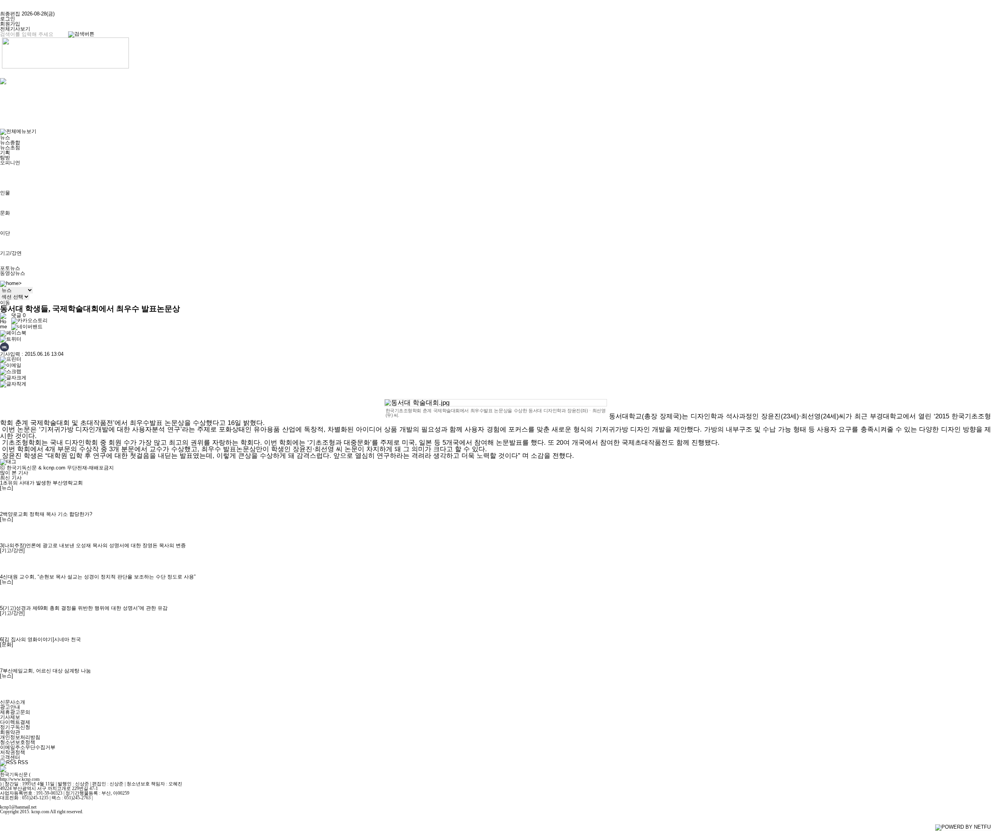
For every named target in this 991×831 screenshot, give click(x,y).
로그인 (7, 18)
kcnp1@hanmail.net (18, 807)
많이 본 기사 (14, 472)
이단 (5, 232)
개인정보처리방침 (20, 737)
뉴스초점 (10, 147)
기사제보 (10, 717)
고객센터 (10, 757)
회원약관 (10, 732)
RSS (23, 762)
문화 (5, 212)
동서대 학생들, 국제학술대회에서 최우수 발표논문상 (90, 309)
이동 (5, 302)
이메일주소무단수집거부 (27, 747)
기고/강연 (11, 253)
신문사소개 (12, 702)
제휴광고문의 (15, 712)
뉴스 (5, 137)
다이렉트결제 (15, 722)
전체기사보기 (15, 28)
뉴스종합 (10, 142)
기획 (5, 152)
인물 (5, 192)
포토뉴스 (10, 268)
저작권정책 (12, 752)
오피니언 (10, 162)
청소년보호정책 (17, 742)
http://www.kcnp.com (19, 779)
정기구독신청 (15, 727)
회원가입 (10, 23)
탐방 (5, 157)
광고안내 (10, 707)
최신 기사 (11, 477)
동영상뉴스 (12, 273)
